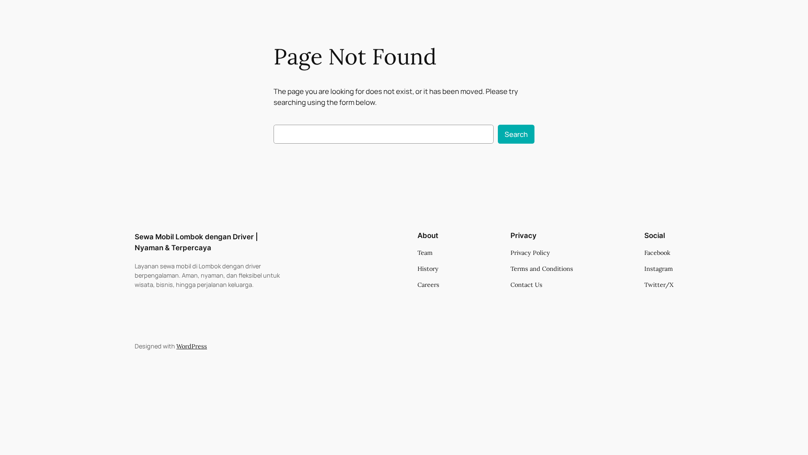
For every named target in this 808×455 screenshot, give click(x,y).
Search (516, 134)
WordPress (191, 346)
